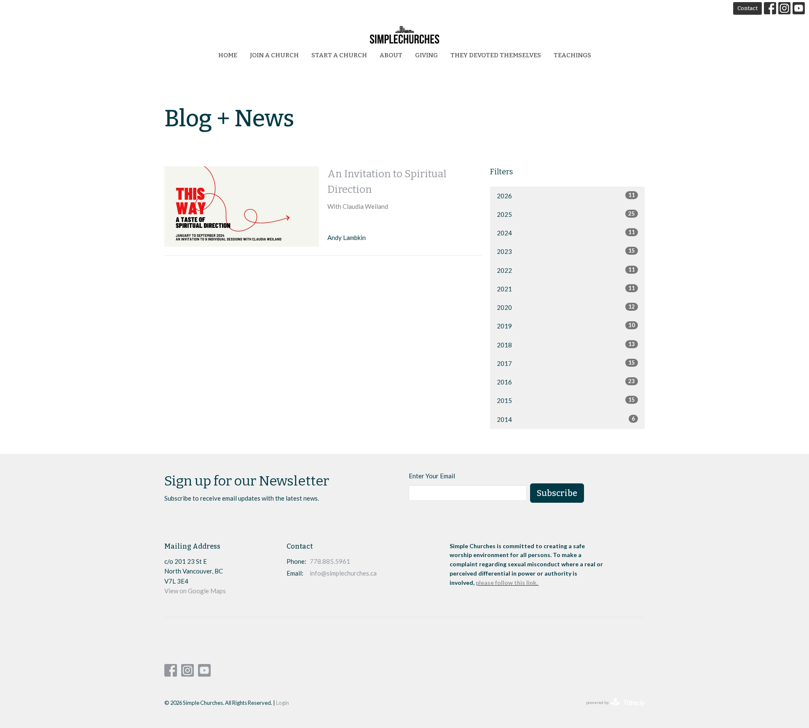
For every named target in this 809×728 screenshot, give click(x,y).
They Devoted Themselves (495, 55)
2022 (566, 270)
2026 (566, 196)
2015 (566, 400)
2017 (566, 363)
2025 (566, 214)
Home (227, 55)
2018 (566, 345)
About (391, 55)
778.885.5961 (330, 561)
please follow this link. (507, 582)
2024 (566, 233)
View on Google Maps (195, 591)
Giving (426, 55)
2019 (566, 326)
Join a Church (274, 55)
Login (282, 702)
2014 (566, 419)
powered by (611, 710)
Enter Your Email (432, 476)
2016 (566, 382)
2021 (566, 289)
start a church (339, 55)
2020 (566, 307)
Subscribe (557, 493)
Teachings (572, 55)
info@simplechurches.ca (343, 573)
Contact (747, 8)
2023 (566, 251)
